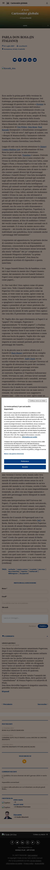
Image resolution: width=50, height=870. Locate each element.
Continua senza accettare (37, 401)
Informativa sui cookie (29, 437)
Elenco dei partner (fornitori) (14, 454)
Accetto (25, 467)
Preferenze (25, 461)
